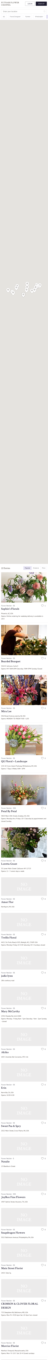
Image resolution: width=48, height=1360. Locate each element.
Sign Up (41, 4)
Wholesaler (39, 17)
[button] (26, 290)
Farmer (27, 17)
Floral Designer (15, 17)
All (4, 17)
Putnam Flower (10, 3)
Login (30, 4)
